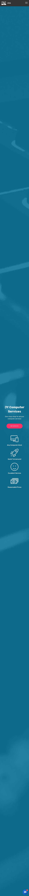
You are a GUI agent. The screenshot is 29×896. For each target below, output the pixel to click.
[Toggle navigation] (26, 2)
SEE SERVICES (15, 426)
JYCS (9, 3)
